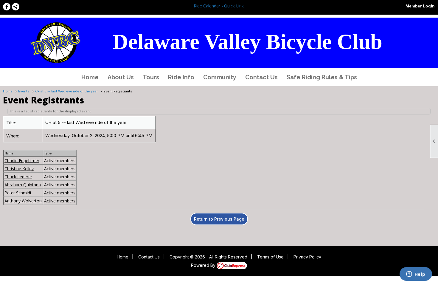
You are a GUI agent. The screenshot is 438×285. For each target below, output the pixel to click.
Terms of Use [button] (270, 256)
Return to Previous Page (219, 219)
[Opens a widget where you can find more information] (415, 274)
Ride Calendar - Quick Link (219, 6)
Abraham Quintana (22, 185)
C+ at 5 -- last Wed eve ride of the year (66, 91)
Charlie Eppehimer (21, 160)
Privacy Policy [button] (307, 256)
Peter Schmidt (18, 193)
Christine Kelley (19, 168)
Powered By (204, 265)
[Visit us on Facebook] (6, 6)
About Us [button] (121, 77)
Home (90, 77)
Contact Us (261, 77)
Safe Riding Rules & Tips (322, 77)
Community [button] (219, 77)
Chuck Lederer (18, 176)
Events (23, 91)
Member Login (420, 6)
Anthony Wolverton (23, 201)
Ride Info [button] (181, 77)
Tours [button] (151, 77)
